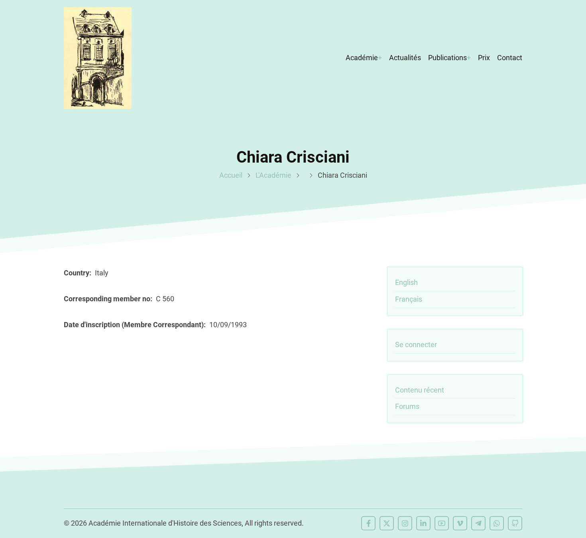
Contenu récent (419, 390)
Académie (362, 57)
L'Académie (273, 175)
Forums (407, 406)
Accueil (230, 175)
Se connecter (416, 344)
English (406, 282)
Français (408, 299)
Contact (509, 57)
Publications (447, 57)
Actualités (405, 57)
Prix (484, 57)
